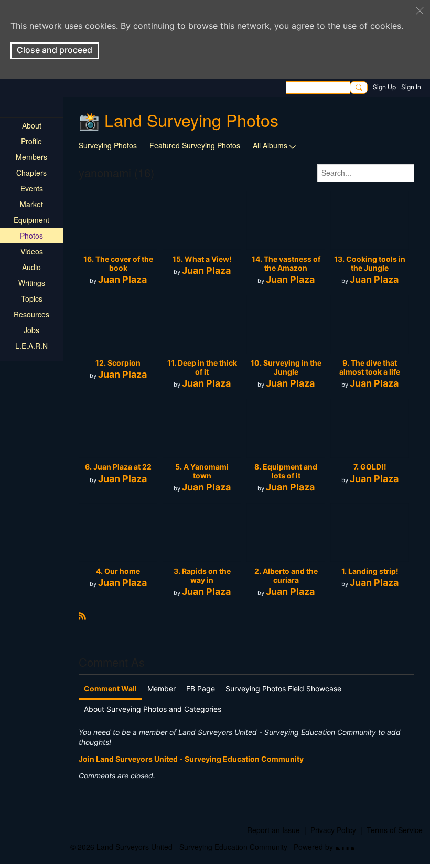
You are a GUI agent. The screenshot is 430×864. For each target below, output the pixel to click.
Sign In (411, 87)
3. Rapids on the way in (202, 575)
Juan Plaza (122, 279)
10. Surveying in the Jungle (286, 367)
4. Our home (118, 571)
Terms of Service (395, 830)
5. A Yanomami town (202, 471)
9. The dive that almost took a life (369, 367)
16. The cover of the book (118, 263)
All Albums (270, 145)
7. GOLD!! (369, 466)
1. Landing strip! (370, 571)
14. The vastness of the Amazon (286, 263)
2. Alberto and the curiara (286, 575)
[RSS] (82, 615)
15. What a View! (202, 258)
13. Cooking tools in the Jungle (369, 263)
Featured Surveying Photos (194, 145)
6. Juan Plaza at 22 (118, 466)
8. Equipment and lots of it (285, 471)
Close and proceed (54, 50)
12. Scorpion (118, 362)
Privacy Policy (333, 830)
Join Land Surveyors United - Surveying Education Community (191, 758)
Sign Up (384, 87)
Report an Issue (273, 830)
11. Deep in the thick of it (202, 367)
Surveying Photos (108, 145)
